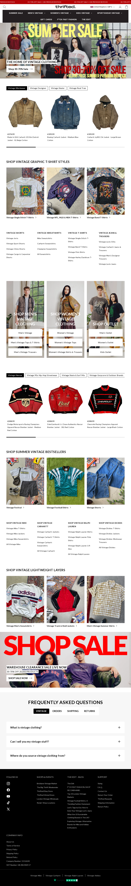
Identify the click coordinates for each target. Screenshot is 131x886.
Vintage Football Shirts (57, 507)
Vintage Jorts (12, 238)
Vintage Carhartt (53, 875)
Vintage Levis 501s (107, 242)
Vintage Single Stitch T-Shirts (20, 217)
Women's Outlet (105, 342)
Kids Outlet (105, 352)
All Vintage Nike (13, 544)
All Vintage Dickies (107, 547)
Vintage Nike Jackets (15, 534)
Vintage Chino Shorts (15, 249)
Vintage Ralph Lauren (74, 875)
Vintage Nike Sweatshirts (17, 539)
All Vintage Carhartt (46, 551)
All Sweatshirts (44, 254)
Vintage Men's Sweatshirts (19, 626)
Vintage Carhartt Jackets (48, 532)
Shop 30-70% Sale (18, 69)
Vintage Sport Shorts (15, 243)
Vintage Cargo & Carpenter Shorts (18, 255)
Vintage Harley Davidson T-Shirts (80, 259)
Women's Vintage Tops (65, 342)
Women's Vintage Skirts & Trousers (65, 352)
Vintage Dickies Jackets (109, 534)
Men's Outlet (106, 333)
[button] (4, 7)
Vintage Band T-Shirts (97, 217)
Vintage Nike (36, 875)
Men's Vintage (25, 333)
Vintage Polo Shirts (76, 252)
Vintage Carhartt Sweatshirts (44, 544)
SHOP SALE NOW (18, 678)
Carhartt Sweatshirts (46, 243)
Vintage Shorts (94, 507)
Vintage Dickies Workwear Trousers (110, 540)
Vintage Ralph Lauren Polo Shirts (79, 538)
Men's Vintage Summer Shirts (101, 626)
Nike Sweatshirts (44, 238)
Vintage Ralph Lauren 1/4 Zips (79, 547)
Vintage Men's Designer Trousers (109, 257)
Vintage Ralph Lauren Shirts (80, 532)
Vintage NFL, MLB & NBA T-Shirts (62, 217)
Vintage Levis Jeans (107, 264)
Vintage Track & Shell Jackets (60, 626)
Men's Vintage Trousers (25, 352)
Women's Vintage (65, 333)
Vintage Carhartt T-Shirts (48, 537)
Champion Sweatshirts (47, 249)
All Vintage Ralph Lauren (78, 554)
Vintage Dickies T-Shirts (109, 528)
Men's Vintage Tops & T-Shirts (25, 342)
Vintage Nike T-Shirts (15, 528)
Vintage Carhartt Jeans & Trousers (110, 248)
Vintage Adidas (94, 875)
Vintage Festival (14, 507)
